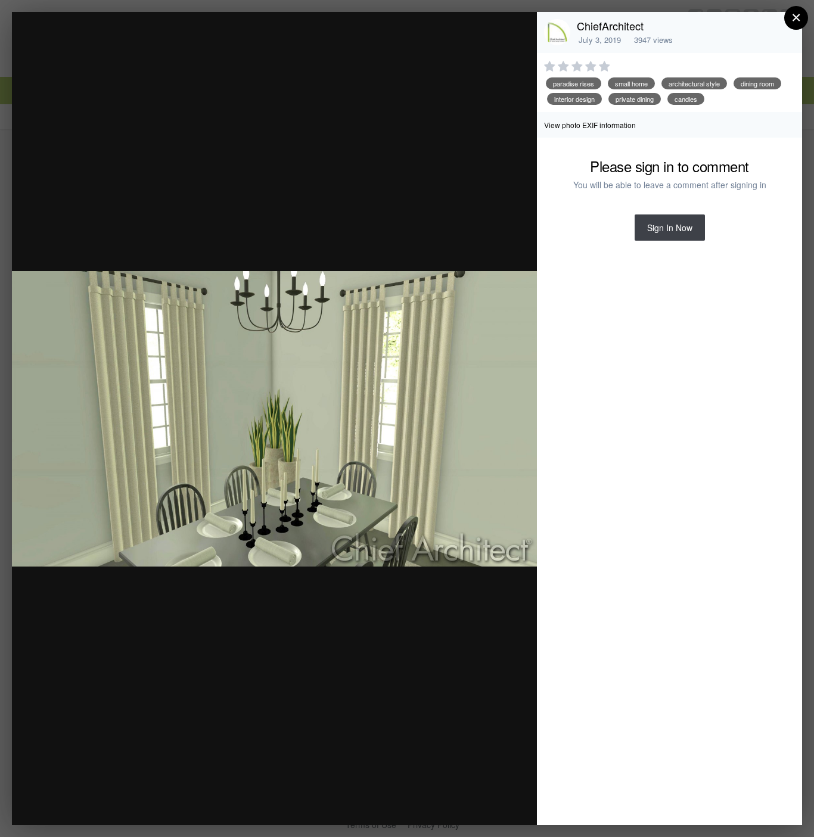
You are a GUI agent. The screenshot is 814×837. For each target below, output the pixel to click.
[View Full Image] (516, 33)
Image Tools (416, 803)
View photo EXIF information (590, 125)
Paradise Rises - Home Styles (143, 43)
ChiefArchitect (610, 25)
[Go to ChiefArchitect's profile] (557, 32)
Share (497, 803)
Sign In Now (669, 228)
